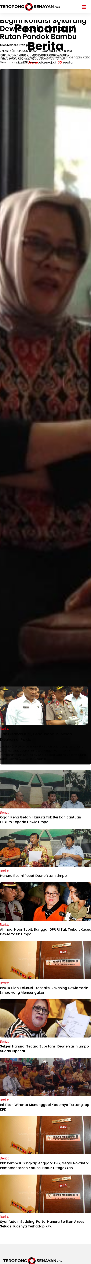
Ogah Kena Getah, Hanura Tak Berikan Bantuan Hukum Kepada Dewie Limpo (40, 819)
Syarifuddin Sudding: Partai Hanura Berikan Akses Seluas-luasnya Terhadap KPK (42, 1224)
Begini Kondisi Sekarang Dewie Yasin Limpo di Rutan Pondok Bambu (43, 29)
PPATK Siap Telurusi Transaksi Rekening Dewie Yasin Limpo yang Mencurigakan (44, 990)
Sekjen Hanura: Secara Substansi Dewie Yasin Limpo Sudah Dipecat (44, 1048)
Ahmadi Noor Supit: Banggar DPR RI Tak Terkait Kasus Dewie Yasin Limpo (45, 932)
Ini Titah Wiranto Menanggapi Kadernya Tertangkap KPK (44, 1107)
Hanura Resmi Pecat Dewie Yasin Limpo (33, 875)
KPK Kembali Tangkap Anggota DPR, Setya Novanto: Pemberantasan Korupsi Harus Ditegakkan (44, 1165)
